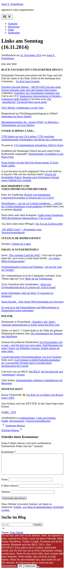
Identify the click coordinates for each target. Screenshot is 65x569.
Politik (4, 421)
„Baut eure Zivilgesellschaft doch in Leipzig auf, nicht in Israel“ (28, 286)
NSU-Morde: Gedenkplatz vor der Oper (22, 107)
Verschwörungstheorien (38, 421)
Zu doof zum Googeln (28, 81)
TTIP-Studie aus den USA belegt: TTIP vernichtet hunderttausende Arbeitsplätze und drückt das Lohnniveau (31, 138)
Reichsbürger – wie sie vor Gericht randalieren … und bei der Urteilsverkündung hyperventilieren (31, 205)
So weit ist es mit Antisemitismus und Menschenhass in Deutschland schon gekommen (30, 309)
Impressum (14, 26)
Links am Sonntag (46, 418)
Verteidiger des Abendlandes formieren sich (37, 93)
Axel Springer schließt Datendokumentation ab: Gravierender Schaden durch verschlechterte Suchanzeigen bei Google (30, 362)
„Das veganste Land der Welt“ (24, 255)
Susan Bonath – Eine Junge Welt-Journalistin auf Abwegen (32, 301)
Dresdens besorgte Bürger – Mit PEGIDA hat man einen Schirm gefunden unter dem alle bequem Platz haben (31, 88)
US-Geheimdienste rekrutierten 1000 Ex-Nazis (38, 145)
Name (4, 479)
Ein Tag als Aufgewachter (49, 223)
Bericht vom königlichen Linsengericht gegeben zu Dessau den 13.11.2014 (27, 196)
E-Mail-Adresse (9, 485)
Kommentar (8, 451)
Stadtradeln (14, 32)
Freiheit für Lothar (21, 243)
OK (20, 566)
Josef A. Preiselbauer (12, 4)
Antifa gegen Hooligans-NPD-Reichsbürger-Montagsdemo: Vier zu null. (32, 217)
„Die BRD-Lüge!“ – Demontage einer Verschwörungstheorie (21, 231)
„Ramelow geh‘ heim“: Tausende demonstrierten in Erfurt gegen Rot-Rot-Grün (30, 323)
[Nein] (38, 566)
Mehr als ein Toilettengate (38, 278)
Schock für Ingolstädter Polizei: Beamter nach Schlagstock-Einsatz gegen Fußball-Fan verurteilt (30, 177)
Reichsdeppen (17, 421)
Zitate (11, 29)
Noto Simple (16, 532)
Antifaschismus (27, 418)
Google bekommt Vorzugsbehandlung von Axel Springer (31, 356)
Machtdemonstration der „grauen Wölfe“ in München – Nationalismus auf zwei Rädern (30, 124)
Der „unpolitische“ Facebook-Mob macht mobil (26, 101)
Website (5, 491)
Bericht (17, 209)
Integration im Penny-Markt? (16, 116)
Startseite (13, 23)
